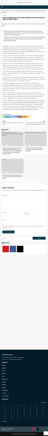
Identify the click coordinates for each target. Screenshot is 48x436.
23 (11, 415)
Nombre (4, 212)
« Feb (3, 421)
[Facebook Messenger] (8, 117)
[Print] (25, 117)
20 (36, 413)
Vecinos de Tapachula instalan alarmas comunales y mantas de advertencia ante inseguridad (34, 149)
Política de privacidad (6, 429)
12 (30, 410)
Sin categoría (5, 390)
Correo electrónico (27, 213)
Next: (36, 123)
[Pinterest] (21, 117)
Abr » (6, 421)
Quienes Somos (10, 428)
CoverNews (27, 433)
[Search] (45, 7)
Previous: (12, 123)
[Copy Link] (28, 117)
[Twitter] (11, 117)
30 (11, 418)
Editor (3, 376)
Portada (4, 15)
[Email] (23, 117)
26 (30, 415)
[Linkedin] (18, 117)
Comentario (5, 195)
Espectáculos (5, 379)
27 (36, 415)
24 (17, 415)
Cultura (3, 370)
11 (24, 410)
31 (17, 418)
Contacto (4, 428)
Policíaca (4, 384)
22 (5, 415)
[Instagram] (16, 117)
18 (24, 413)
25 (24, 415)
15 (5, 413)
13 (36, 410)
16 (11, 413)
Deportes (4, 373)
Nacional (4, 144)
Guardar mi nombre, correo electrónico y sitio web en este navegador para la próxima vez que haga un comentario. (23, 227)
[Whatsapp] (4, 117)
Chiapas (4, 171)
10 (17, 410)
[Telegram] (13, 117)
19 (30, 413)
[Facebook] (6, 117)
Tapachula (31, 144)
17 (17, 413)
